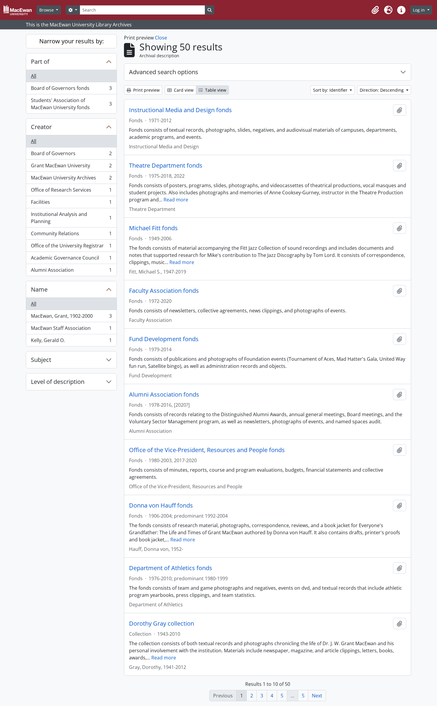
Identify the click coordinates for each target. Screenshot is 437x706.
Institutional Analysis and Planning (71, 218)
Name (39, 289)
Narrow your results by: (71, 41)
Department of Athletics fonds (170, 568)
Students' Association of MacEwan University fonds (71, 104)
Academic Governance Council (71, 259)
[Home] (20, 10)
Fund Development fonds (164, 339)
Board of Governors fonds (71, 89)
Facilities (71, 203)
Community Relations (71, 235)
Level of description (57, 382)
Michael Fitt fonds (153, 228)
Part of (40, 62)
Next (317, 695)
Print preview (146, 90)
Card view (183, 90)
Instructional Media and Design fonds (180, 110)
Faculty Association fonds (164, 290)
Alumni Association (71, 271)
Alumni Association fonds (164, 394)
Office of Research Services (71, 191)
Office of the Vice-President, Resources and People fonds (207, 450)
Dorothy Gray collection (161, 623)
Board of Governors (71, 155)
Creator (41, 127)
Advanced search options (163, 72)
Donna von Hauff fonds (161, 505)
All (33, 76)
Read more (176, 199)
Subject (41, 360)
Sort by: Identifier (331, 90)
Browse (47, 10)
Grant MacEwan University (71, 167)
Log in (419, 10)
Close (161, 37)
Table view (215, 90)
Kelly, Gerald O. (71, 341)
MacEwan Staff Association (71, 329)
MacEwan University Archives (71, 179)
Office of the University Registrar (71, 247)
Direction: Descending (382, 90)
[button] (375, 10)
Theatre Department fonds (165, 165)
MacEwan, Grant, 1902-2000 (71, 317)
